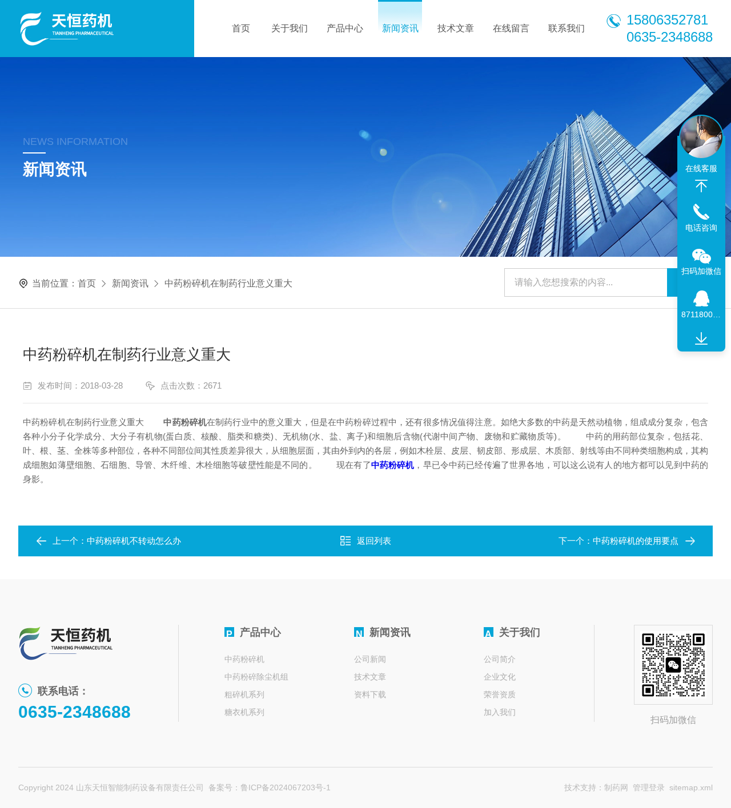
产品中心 (345, 28)
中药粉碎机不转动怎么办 (134, 541)
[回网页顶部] (701, 186)
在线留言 (511, 28)
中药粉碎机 (244, 659)
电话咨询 (701, 227)
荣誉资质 (500, 694)
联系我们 (566, 28)
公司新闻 (370, 659)
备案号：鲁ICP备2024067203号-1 (269, 787)
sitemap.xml (691, 787)
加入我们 (500, 712)
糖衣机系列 (244, 712)
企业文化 (500, 676)
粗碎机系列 (244, 694)
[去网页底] (701, 339)
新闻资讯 (400, 28)
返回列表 (374, 541)
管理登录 (649, 787)
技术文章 (455, 28)
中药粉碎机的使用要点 (635, 541)
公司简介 (500, 659)
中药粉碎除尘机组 (256, 676)
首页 (241, 28)
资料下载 (370, 694)
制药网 (616, 787)
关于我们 (289, 28)
